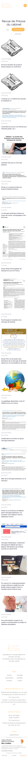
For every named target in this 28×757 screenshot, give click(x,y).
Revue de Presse (18, 29)
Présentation (9, 678)
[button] (25, 5)
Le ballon (9, 680)
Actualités (20, 678)
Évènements (18, 34)
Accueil (9, 675)
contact (19, 680)
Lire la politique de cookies (7, 750)
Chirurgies (20, 675)
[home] (7, 5)
